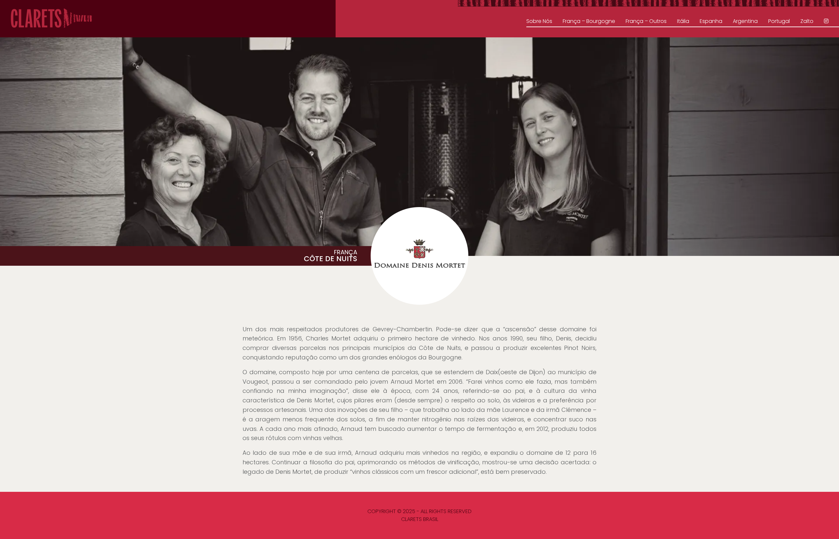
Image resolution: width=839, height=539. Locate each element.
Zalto (806, 21)
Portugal (779, 21)
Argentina (745, 21)
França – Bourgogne (589, 21)
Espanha (711, 21)
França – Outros (646, 21)
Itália (683, 21)
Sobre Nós (539, 21)
